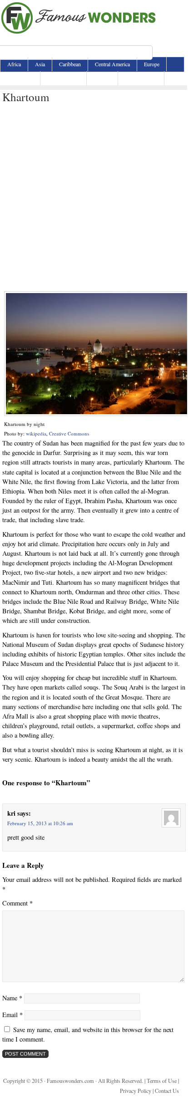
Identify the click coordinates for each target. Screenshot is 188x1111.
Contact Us (167, 1090)
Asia (40, 64)
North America (63, 78)
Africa (14, 64)
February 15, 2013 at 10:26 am (40, 823)
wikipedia (36, 433)
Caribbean (70, 64)
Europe (151, 64)
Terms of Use (162, 1080)
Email (12, 1014)
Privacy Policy (135, 1090)
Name (12, 998)
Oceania (102, 78)
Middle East (20, 78)
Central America (112, 64)
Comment (17, 903)
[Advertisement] (93, 197)
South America (141, 78)
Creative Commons (69, 433)
